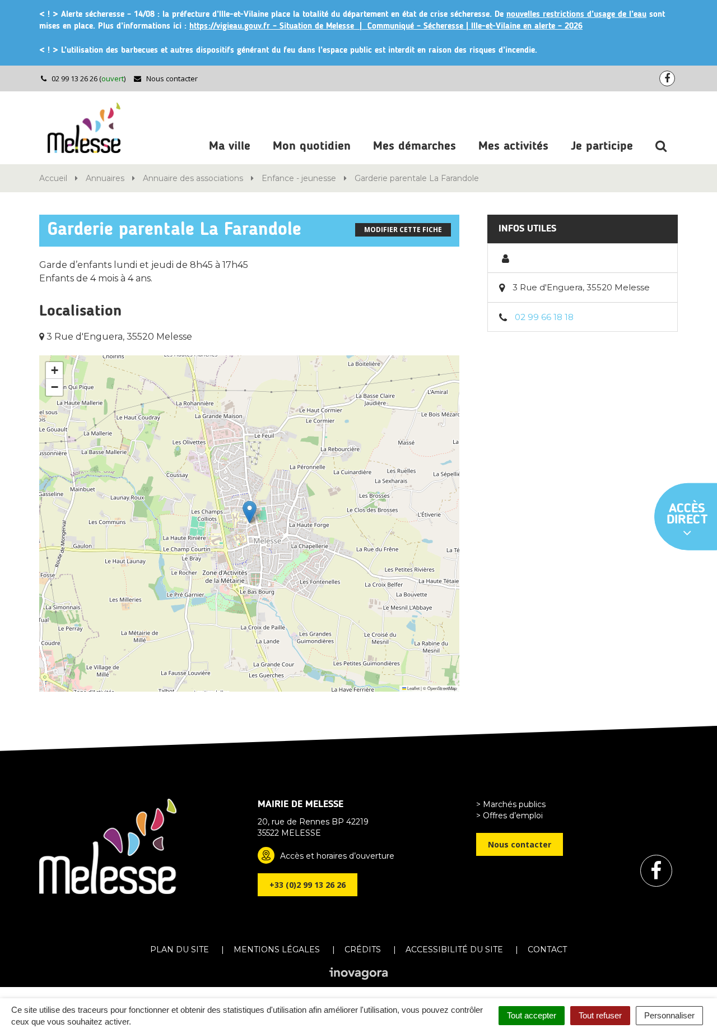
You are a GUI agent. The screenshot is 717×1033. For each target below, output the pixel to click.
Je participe (602, 146)
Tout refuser (600, 1015)
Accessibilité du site (454, 949)
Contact (547, 949)
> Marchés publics (511, 804)
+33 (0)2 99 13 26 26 (307, 884)
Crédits (362, 949)
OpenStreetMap (442, 688)
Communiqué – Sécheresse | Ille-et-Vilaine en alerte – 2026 (475, 26)
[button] (250, 512)
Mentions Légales (277, 949)
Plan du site (179, 949)
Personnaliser (669, 1015)
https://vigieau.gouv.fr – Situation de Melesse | (278, 26)
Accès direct (687, 514)
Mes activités (513, 146)
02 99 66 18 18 (544, 317)
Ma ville (229, 146)
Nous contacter (171, 78)
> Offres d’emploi (509, 815)
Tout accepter (531, 1015)
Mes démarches (414, 146)
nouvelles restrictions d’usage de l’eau (576, 15)
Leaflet (413, 688)
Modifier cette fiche (403, 229)
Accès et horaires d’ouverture (337, 856)
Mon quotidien (312, 146)
